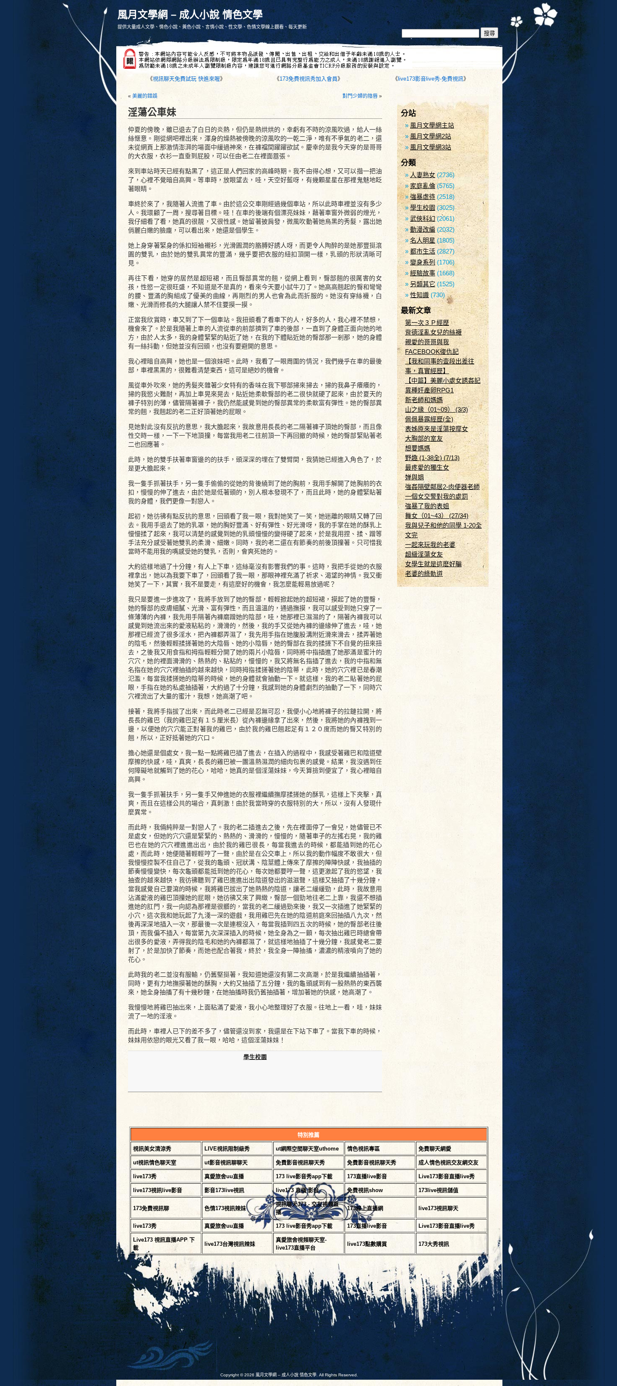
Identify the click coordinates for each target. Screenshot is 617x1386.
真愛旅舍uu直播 (224, 1176)
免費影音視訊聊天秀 (300, 1162)
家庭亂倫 (422, 185)
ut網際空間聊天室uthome (307, 1148)
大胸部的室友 (424, 438)
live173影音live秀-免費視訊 (430, 79)
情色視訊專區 (363, 1148)
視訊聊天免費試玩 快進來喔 (186, 79)
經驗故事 (422, 273)
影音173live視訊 (224, 1190)
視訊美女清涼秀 (152, 1148)
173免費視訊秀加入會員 (308, 79)
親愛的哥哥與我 (427, 341)
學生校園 (255, 1057)
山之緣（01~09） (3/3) (436, 409)
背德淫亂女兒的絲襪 (433, 332)
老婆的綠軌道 (424, 573)
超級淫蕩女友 (424, 554)
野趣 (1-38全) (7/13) (432, 457)
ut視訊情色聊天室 (154, 1162)
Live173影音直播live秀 (446, 1176)
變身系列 (422, 262)
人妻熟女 (422, 174)
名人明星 (422, 240)
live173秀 (145, 1176)
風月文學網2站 (430, 136)
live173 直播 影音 (297, 1190)
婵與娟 (414, 477)
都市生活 (422, 251)
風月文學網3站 (430, 147)
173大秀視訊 (433, 1244)
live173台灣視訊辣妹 (229, 1244)
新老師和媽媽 (424, 399)
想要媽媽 (417, 448)
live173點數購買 (367, 1244)
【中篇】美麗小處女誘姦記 (443, 380)
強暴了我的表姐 (427, 506)
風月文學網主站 (432, 125)
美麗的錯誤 (144, 96)
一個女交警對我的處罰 (436, 496)
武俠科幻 (422, 218)
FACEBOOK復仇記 (432, 351)
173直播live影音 (367, 1176)
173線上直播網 (365, 1208)
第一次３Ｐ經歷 (427, 322)
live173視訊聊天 (438, 1208)
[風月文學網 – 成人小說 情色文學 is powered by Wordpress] (212, 1318)
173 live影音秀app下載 (304, 1176)
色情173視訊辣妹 (225, 1208)
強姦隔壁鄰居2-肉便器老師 (442, 486)
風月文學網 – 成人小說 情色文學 (190, 14)
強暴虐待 (422, 196)
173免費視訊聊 (151, 1208)
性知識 (419, 294)
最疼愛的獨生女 (427, 467)
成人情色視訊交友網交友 (448, 1162)
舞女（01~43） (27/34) (436, 515)
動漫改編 (422, 229)
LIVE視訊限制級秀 (227, 1148)
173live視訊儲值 (438, 1190)
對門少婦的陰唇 (360, 96)
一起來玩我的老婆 (430, 544)
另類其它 (422, 284)
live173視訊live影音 (157, 1190)
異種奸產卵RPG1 (429, 390)
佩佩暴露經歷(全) (429, 419)
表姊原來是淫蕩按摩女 (436, 428)
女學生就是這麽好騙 (433, 563)
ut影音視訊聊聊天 (226, 1162)
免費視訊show (365, 1190)
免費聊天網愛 (434, 1148)
